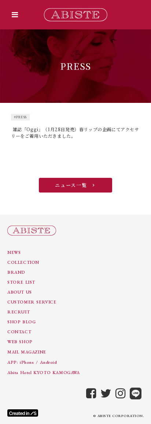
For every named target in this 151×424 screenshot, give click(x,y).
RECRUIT (18, 312)
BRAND (16, 272)
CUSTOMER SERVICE (31, 302)
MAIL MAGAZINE (26, 352)
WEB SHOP (20, 341)
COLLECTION (23, 262)
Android (48, 362)
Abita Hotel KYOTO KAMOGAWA (43, 372)
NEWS (14, 252)
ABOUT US (19, 292)
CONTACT (19, 332)
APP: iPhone (20, 362)
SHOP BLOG (21, 322)
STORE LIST (21, 282)
